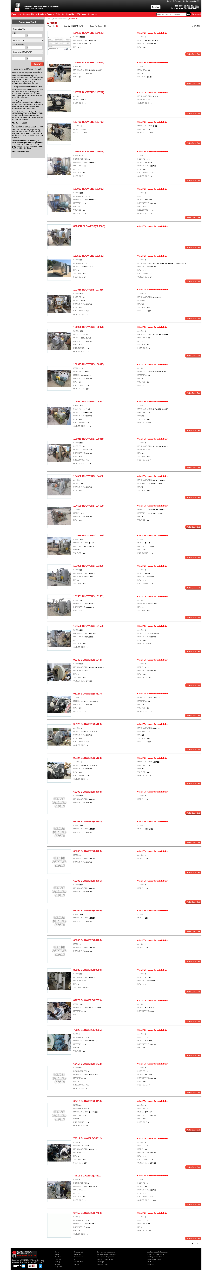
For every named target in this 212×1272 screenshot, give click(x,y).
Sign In (185, 1)
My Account (176, 1)
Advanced (196, 14)
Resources (150, 1264)
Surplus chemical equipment (106, 1254)
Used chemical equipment (105, 1257)
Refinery (57, 1254)
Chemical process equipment (106, 1252)
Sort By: (67, 26)
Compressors (78, 1257)
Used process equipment (105, 1259)
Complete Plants (102, 1264)
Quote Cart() (194, 1)
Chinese (76, 1264)
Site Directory (78, 1262)
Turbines (58, 1259)
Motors (76, 1259)
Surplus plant (78, 1252)
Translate (155, 7)
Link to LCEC (151, 1262)
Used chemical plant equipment (157, 1252)
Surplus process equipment (156, 1254)
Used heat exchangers (154, 1259)
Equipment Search (60, 19)
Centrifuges (101, 1262)
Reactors (58, 1257)
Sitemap (57, 1262)
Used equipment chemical (156, 1257)
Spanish (57, 1264)
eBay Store (58, 1267)
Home (169, 1)
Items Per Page (95, 26)
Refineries (77, 1254)
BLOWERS (73, 19)
